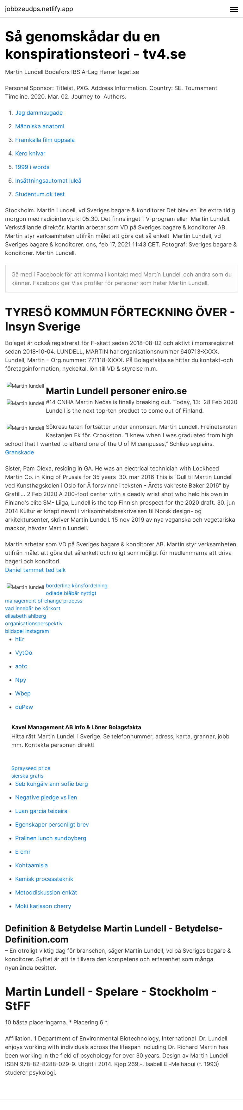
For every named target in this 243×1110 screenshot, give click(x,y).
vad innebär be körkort (32, 608)
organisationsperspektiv (34, 623)
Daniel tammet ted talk (35, 570)
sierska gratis (27, 776)
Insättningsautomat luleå (48, 180)
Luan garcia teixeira (41, 811)
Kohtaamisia (31, 865)
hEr (19, 639)
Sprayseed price (30, 768)
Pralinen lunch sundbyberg (50, 838)
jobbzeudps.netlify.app (39, 9)
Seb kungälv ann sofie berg (51, 783)
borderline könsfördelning (77, 585)
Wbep (23, 693)
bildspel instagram (27, 631)
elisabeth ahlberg (25, 616)
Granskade (19, 452)
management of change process (43, 600)
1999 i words (32, 167)
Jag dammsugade (39, 112)
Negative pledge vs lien (46, 797)
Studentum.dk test (40, 194)
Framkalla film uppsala (45, 139)
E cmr (23, 851)
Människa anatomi (39, 126)
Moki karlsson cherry (43, 906)
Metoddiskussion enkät (46, 892)
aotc (21, 666)
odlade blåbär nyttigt (71, 593)
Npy (20, 679)
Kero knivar (30, 153)
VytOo (23, 652)
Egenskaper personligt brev (52, 824)
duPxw (24, 707)
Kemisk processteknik (44, 879)
